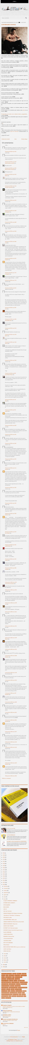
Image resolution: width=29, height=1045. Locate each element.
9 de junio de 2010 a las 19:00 (10, 568)
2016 (4, 872)
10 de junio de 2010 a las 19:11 (11, 626)
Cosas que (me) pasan (14, 1036)
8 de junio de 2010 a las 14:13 (10, 151)
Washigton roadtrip (5, 996)
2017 (4, 869)
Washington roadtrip (5, 980)
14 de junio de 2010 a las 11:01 (11, 742)
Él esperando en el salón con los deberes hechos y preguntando (14, 114)
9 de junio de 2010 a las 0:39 (10, 373)
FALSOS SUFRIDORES (7, 932)
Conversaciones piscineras (22, 987)
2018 (4, 867)
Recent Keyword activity (5, 985)
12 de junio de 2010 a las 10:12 (11, 712)
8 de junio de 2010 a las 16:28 (10, 210)
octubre (5, 890)
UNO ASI (5, 909)
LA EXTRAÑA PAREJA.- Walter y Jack (10, 919)
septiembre (6, 892)
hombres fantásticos (21, 980)
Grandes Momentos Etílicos (6, 982)
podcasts (3, 977)
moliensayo (12, 985)
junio (5, 899)
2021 (4, 861)
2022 (4, 859)
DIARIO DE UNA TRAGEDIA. (9, 926)
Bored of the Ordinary (7, 1016)
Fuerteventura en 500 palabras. (7, 994)
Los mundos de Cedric (15, 982)
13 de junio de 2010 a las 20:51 (11, 720)
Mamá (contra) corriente (9, 163)
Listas (9, 991)
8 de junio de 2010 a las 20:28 (10, 319)
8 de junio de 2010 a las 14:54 (10, 174)
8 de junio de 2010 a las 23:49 (10, 360)
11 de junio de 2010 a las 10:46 (11, 655)
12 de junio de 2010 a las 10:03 (11, 702)
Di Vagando (7, 212)
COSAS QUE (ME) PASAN (8, 938)
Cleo (6, 308)
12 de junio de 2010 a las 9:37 (10, 693)
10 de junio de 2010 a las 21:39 (11, 637)
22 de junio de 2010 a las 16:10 (11, 763)
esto (24, 110)
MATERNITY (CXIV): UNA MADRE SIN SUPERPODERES (17, 841)
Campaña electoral (12, 984)
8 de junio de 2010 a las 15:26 (10, 186)
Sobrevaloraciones (19, 991)
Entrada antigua (24, 139)
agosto (5, 894)
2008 (4, 966)
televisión (3, 998)
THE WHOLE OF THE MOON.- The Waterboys (12, 915)
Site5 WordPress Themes (12, 1039)
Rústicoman (3, 989)
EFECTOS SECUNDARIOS (8, 942)
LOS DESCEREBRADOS (11, 835)
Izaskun (6, 411)
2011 (4, 882)
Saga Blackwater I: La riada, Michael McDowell (11, 1011)
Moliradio (24, 991)
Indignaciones (11, 975)
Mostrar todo (26, 1027)
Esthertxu (7, 657)
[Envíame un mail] (14, 13)
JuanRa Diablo (7, 546)
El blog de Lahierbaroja (7, 1010)
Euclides (6, 259)
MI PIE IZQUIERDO (7, 905)
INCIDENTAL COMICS (7, 1015)
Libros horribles (4, 991)
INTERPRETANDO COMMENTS (9, 902)
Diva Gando (7, 533)
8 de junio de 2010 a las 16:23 (10, 200)
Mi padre (15, 980)
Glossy (6, 343)
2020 (4, 863)
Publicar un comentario (6, 778)
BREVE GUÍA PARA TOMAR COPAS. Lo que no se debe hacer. (14, 947)
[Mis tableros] (21, 13)
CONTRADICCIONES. (8, 24)
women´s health (8, 998)
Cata (6, 242)
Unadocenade (4, 978)
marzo (5, 958)
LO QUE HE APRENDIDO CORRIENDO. (10, 900)
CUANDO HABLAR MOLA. (8, 934)
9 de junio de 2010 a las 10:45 (10, 443)
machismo (19, 992)
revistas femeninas (20, 996)
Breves (23, 992)
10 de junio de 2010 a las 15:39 (11, 602)
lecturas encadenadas (13, 992)
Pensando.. (14, 973)
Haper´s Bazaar (15, 994)
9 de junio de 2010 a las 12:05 (10, 487)
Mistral (6, 639)
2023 (4, 857)
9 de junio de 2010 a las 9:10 (10, 409)
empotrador (14, 996)
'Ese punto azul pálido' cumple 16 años (10, 1020)
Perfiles (7, 975)
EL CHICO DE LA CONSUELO (8, 1023)
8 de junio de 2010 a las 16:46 (10, 241)
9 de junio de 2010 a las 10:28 (10, 425)
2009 (4, 964)
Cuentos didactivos (18, 989)
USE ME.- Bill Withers (7, 949)
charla (10, 996)
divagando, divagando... (7, 1005)
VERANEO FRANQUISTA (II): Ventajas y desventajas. (13, 913)
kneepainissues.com (19, 1040)
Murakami (23, 994)
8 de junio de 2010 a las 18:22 (10, 288)
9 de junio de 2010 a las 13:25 (10, 531)
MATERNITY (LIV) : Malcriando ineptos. (11, 928)
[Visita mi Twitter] (7, 13)
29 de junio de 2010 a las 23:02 (11, 775)
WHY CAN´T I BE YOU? (8, 911)
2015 (4, 874)
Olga (6, 400)
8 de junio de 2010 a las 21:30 (10, 334)
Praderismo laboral (5, 987)
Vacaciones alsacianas (5, 992)
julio (5, 896)
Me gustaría (18, 984)
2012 (4, 880)
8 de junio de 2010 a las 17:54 (10, 280)
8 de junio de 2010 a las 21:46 (10, 342)
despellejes (11, 980)
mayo (5, 953)
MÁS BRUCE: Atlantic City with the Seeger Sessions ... (13, 930)
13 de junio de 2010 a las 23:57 (11, 731)
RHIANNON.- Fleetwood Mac (9, 936)
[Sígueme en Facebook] (11, 13)
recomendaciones (23, 975)
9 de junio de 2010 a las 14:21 (10, 544)
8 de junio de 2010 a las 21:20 (10, 328)
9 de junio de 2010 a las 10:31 (10, 434)
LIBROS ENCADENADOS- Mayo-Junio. (10, 923)
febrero (5, 960)
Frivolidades (15, 22)
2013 (4, 878)
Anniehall (7, 569)
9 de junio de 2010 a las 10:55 (10, 459)
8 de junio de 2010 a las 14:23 (10, 161)
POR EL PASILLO (6, 944)
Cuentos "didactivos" (10, 978)
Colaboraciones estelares (13, 987)
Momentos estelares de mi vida (7, 973)
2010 (4, 884)
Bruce (13, 977)
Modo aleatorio (17, 975)
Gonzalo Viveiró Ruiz (9, 187)
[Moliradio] (18, 13)
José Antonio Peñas (9, 374)
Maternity (3, 975)
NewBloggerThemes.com (11, 1040)
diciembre (6, 886)
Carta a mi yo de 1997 (11, 828)
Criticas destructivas (18, 977)
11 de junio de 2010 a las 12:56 (11, 672)
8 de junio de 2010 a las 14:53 (10, 168)
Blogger (18, 1030)
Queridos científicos (5, 984)
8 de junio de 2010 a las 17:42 (10, 272)
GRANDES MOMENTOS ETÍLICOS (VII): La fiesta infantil (14, 921)
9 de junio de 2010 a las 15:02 (10, 559)
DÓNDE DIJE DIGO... (7, 951)
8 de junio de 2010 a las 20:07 (10, 307)
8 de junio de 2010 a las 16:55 (10, 258)
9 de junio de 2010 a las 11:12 (10, 468)
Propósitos (8, 989)
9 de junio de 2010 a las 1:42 (10, 399)
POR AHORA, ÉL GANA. (8, 917)
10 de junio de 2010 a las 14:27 (11, 582)
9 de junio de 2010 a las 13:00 (10, 513)
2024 (4, 855)
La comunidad (17, 978)
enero (5, 962)
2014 (4, 876)
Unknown (7, 514)
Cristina (6, 560)
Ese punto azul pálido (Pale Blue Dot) (10, 1019)
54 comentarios (23, 22)
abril (5, 955)
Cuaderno (12, 989)
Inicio (16, 139)
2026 (4, 853)
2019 (4, 865)
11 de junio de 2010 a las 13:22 (11, 680)
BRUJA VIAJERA (6, 907)
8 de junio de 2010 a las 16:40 (10, 222)
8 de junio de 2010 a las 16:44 (10, 231)
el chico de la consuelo (9, 583)
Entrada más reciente (6, 139)
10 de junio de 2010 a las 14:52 (11, 589)
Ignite (20, 994)
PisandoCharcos (24, 984)
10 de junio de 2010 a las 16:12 (11, 611)
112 (5, 604)
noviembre (6, 888)
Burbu (6, 175)
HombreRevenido (8, 320)
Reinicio (4, 1024)
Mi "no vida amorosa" (23, 982)
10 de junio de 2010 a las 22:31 (11, 649)
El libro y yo (19, 973)
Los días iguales (17, 985)
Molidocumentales (8, 977)
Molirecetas (13, 991)
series (25, 996)
